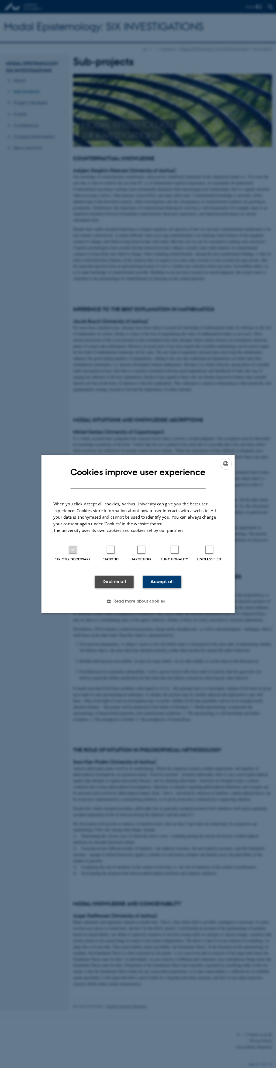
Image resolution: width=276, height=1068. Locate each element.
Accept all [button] (162, 581)
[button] (138, 601)
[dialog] (138, 534)
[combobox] (225, 463)
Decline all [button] (114, 581)
